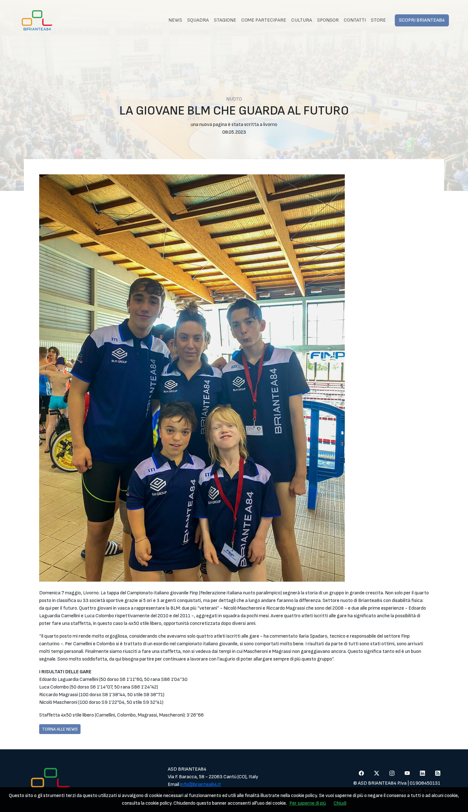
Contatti (355, 20)
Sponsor (328, 20)
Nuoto (234, 99)
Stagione (225, 20)
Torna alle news (60, 729)
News (175, 20)
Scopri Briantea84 (422, 20)
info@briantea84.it (200, 784)
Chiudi (340, 803)
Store (378, 20)
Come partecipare (263, 20)
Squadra (198, 20)
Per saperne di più (307, 803)
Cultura (301, 20)
